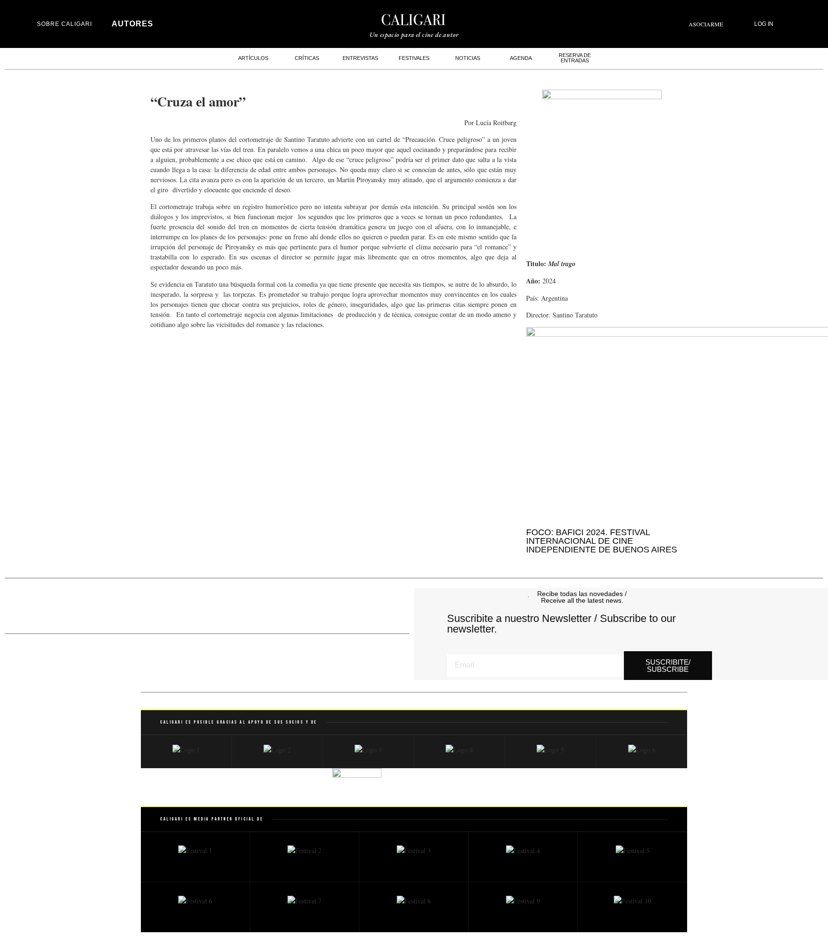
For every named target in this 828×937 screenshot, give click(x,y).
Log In (763, 24)
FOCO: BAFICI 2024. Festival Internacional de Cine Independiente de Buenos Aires (601, 540)
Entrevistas (360, 58)
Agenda (521, 58)
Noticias (467, 58)
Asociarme (706, 24)
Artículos (253, 58)
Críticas (307, 58)
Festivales (414, 58)
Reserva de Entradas (575, 57)
